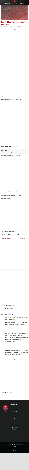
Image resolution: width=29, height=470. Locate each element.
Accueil (14, 408)
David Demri (19, 26)
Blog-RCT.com (15, 444)
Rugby (14, 446)
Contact (14, 424)
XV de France (13, 419)
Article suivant (23, 238)
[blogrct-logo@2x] (14, 1)
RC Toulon (14, 411)
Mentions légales (14, 428)
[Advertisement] (14, 46)
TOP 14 (14, 415)
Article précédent (6, 238)
